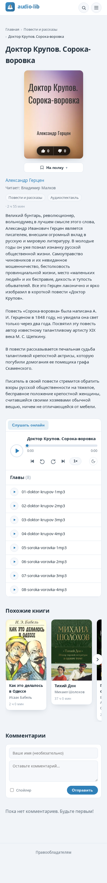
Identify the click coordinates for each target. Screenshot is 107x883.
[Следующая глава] (63, 461)
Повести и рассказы (40, 29)
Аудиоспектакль (64, 197)
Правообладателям (53, 852)
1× (76, 461)
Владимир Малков (38, 187)
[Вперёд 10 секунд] (53, 461)
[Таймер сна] (93, 461)
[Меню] (96, 7)
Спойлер (23, 790)
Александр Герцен (24, 180)
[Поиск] (83, 7)
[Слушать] (17, 451)
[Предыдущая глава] (32, 461)
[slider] (62, 446)
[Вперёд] (97, 659)
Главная (12, 29)
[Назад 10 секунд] (42, 461)
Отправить (82, 790)
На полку (56, 167)
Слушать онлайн (28, 425)
